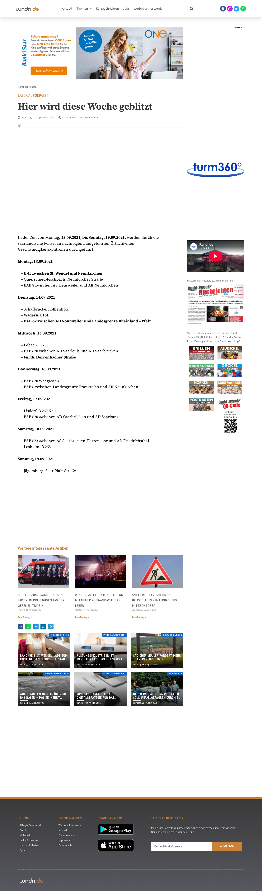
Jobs (126, 9)
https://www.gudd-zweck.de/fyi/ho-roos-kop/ (213, 341)
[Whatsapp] (243, 9)
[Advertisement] (100, 511)
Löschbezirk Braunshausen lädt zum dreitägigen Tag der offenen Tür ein (41, 600)
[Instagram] (230, 9)
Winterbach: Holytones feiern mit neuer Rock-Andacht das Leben (99, 600)
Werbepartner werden (149, 9)
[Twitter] (236, 9)
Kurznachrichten (107, 9)
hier (240, 337)
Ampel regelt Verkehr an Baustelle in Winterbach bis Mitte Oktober (154, 600)
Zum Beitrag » (25, 617)
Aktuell (67, 9)
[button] (20, 626)
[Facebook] (223, 9)
